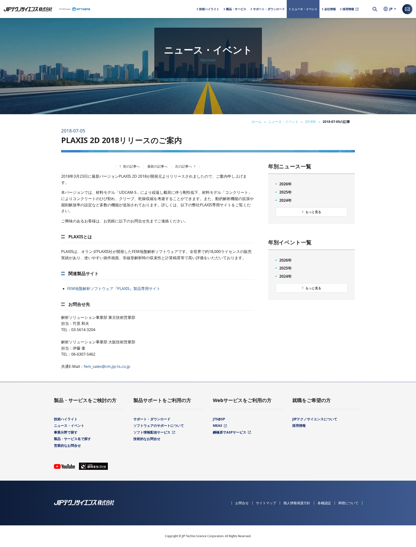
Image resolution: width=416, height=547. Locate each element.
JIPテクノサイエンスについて (314, 419)
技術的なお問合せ (146, 438)
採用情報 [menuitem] (348, 9)
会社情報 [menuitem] (330, 12)
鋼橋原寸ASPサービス (229, 432)
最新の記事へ (157, 166)
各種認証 (324, 503)
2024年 (285, 200)
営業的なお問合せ (67, 445)
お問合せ (242, 503)
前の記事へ (131, 166)
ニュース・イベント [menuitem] (305, 9)
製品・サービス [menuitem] (236, 12)
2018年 (310, 121)
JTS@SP (219, 419)
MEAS (217, 425)
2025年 (285, 192)
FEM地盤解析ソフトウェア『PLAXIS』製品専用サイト (113, 288)
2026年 (285, 184)
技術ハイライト (66, 419)
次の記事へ (183, 166)
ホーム (257, 121)
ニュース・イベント (283, 121)
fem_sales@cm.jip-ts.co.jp (107, 366)
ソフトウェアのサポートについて (158, 425)
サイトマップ (266, 503)
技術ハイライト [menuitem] (209, 9)
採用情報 (299, 425)
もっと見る (313, 212)
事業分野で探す (66, 432)
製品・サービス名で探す (72, 438)
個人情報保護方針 (296, 503)
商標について (348, 503)
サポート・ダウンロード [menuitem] (269, 12)
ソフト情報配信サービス (151, 432)
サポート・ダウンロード (151, 419)
